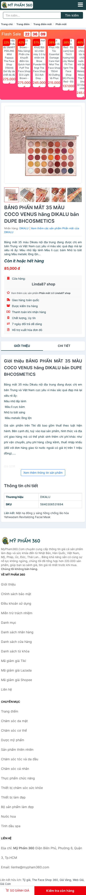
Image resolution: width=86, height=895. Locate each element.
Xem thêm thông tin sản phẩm (43, 472)
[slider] (11, 194)
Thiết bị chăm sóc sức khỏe (22, 788)
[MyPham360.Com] (23, 5)
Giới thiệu (22, 346)
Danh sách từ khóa (15, 651)
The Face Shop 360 (45, 879)
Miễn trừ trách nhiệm (16, 613)
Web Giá (78, 879)
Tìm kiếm (72, 15)
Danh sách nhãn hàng (17, 632)
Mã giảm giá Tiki (13, 661)
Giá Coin (5, 883)
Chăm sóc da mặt (14, 721)
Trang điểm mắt (42, 24)
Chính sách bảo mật (16, 594)
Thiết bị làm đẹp (13, 797)
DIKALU (24, 228)
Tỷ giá (26, 879)
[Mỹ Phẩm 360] (21, 540)
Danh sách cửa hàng (16, 642)
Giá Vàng (65, 879)
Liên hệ (6, 689)
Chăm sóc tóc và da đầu (19, 759)
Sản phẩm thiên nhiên (17, 750)
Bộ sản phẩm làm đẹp (17, 807)
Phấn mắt (61, 24)
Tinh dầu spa (10, 826)
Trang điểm (23, 24)
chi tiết (64, 346)
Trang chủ (7, 24)
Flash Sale (11, 34)
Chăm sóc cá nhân (15, 769)
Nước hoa (8, 816)
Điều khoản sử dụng (16, 603)
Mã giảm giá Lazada (16, 670)
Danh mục (8, 623)
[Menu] (80, 5)
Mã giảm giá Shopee (16, 680)
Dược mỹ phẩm (12, 740)
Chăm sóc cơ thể (14, 730)
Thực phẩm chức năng (18, 778)
